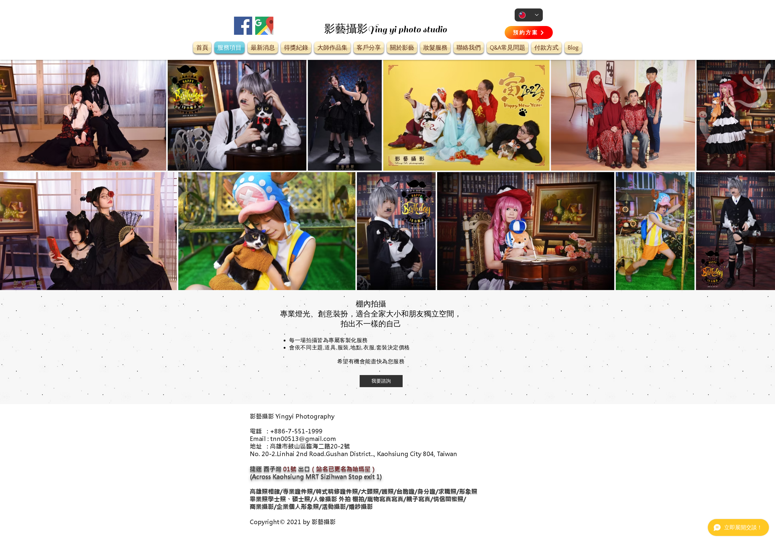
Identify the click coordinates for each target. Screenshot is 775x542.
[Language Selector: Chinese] (529, 14)
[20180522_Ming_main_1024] (264, 26)
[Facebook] (243, 26)
